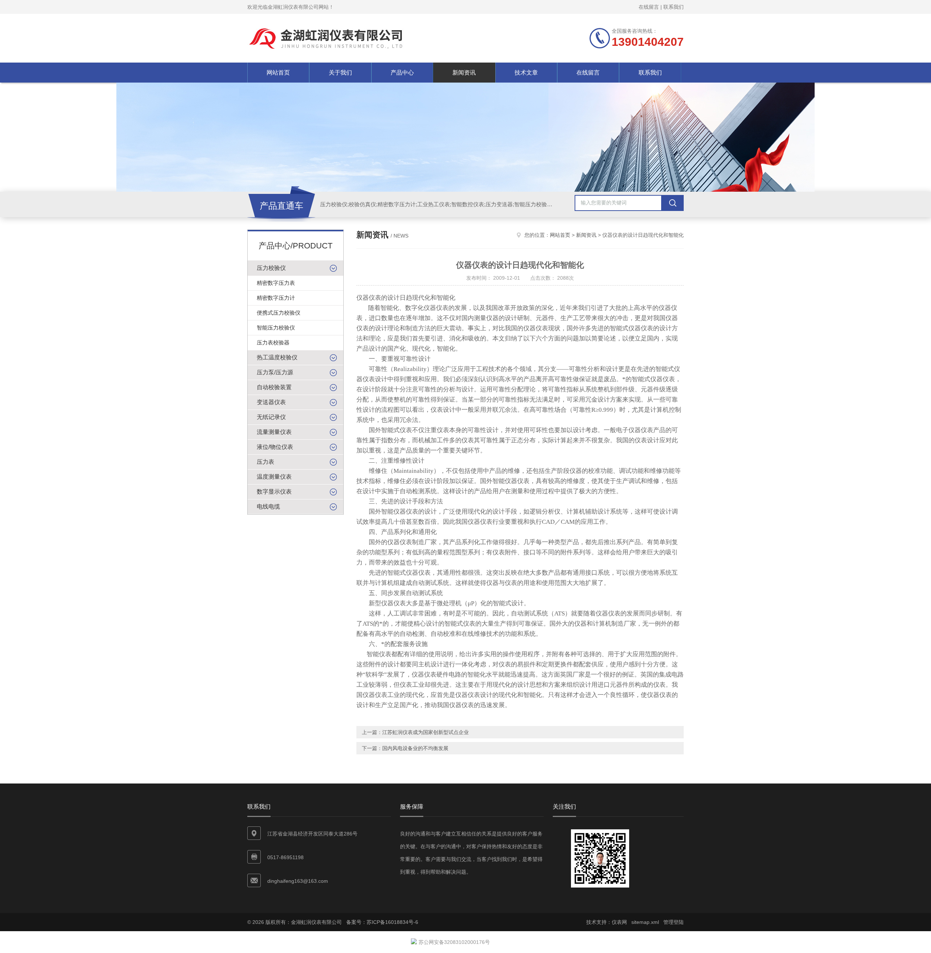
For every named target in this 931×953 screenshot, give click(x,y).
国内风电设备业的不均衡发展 (415, 748)
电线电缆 (268, 506)
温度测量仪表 (274, 477)
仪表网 (619, 922)
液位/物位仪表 (275, 447)
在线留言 (649, 7)
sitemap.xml (645, 922)
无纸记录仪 (271, 417)
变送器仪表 (271, 402)
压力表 (265, 462)
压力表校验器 (273, 342)
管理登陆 (673, 922)
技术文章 (526, 72)
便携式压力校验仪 (278, 313)
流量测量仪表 (274, 432)
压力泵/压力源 (275, 372)
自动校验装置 (274, 387)
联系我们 (673, 7)
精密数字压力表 (276, 283)
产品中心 (402, 72)
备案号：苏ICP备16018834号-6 (382, 922)
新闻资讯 (464, 72)
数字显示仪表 (274, 492)
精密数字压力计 (276, 298)
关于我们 (340, 72)
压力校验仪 (271, 268)
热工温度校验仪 (277, 357)
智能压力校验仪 (276, 327)
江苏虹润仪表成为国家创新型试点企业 (425, 732)
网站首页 (278, 72)
